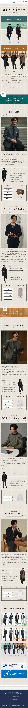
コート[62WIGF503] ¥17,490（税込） (8, 382)
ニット (7, 407)
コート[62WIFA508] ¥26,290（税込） (15, 169)
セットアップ (7, 292)
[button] (3, 134)
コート (7, 189)
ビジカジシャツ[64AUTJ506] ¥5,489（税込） (17, 479)
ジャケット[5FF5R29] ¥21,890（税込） (8, 384)
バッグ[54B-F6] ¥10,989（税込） (7, 389)
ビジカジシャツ (8, 195)
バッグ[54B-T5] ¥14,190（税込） (15, 483)
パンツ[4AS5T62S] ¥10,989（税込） (15, 177)
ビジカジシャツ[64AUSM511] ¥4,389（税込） (9, 576)
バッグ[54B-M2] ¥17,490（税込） (15, 277)
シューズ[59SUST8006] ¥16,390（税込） (16, 181)
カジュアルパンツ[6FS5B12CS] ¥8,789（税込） (17, 481)
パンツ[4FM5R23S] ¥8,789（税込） (15, 275)
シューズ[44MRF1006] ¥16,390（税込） (16, 485)
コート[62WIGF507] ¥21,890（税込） (16, 268)
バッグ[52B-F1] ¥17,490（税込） (7, 580)
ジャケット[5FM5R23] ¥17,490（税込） (16, 270)
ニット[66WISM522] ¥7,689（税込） (8, 574)
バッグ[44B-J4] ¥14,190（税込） (15, 179)
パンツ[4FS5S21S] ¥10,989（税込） (8, 578)
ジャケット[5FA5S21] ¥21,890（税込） (16, 171)
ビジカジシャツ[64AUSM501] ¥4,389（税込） (17, 173)
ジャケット (7, 192)
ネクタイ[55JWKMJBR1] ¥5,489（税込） (16, 175)
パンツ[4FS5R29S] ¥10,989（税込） (8, 387)
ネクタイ (8, 198)
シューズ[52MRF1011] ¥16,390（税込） (8, 391)
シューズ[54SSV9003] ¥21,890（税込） (16, 279)
